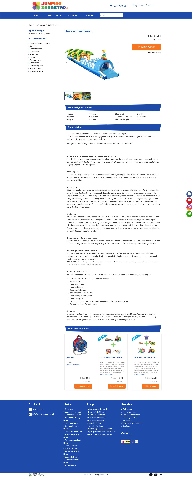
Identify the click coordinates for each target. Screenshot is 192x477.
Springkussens (36, 49)
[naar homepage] (62, 5)
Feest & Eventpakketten (40, 43)
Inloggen (141, 5)
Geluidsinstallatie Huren (71, 461)
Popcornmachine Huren (71, 436)
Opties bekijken (154, 52)
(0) (136, 6)
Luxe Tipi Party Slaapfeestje (100, 434)
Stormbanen (35, 51)
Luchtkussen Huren (73, 415)
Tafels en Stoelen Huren (71, 453)
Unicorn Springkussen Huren (100, 429)
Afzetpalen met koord (97, 409)
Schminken (34, 63)
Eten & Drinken (36, 68)
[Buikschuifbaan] (92, 63)
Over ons (72, 15)
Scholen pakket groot (145, 358)
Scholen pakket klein (111, 358)
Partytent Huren (71, 423)
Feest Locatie (54, 15)
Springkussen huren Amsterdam (101, 432)
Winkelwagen (38, 30)
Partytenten (35, 57)
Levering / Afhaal (130, 417)
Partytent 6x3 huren (96, 415)
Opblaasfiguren (36, 66)
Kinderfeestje (70, 465)
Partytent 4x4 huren (96, 412)
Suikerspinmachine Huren (72, 442)
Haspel (70, 358)
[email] (189, 214)
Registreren (150, 5)
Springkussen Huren (73, 412)
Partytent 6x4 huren (96, 417)
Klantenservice (129, 412)
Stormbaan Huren (95, 423)
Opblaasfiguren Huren (70, 428)
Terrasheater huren (96, 426)
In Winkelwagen (146, 47)
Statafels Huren (71, 457)
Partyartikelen (35, 60)
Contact (90, 15)
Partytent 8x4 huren (96, 420)
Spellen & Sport (36, 71)
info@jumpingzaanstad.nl (43, 414)
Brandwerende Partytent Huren (70, 447)
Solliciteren (127, 409)
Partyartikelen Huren (73, 432)
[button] (67, 63)
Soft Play (34, 46)
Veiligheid (127, 420)
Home (36, 15)
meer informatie (73, 364)
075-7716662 (120, 6)
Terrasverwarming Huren (71, 419)
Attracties (41, 25)
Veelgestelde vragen (131, 415)
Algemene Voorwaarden (133, 423)
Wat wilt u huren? (37, 39)
